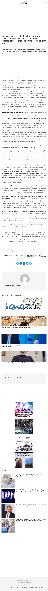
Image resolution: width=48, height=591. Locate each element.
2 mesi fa (6, 331)
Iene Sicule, (18, 494)
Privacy (12, 587)
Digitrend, (3, 331)
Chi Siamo (18, 587)
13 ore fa (21, 494)
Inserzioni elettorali (34, 587)
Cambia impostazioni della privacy (24, 584)
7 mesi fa (6, 349)
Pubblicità (24, 587)
